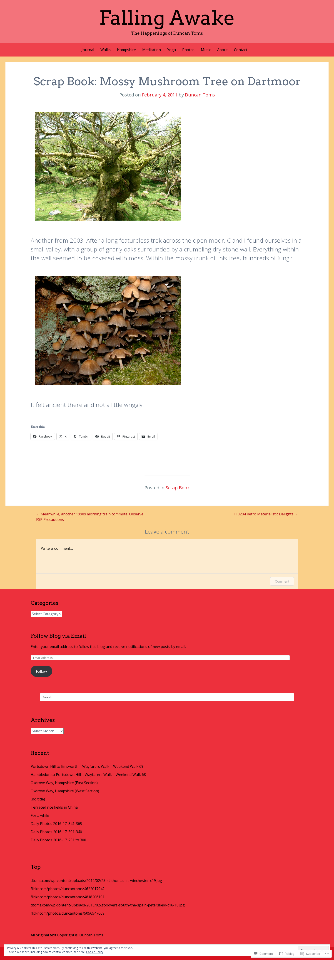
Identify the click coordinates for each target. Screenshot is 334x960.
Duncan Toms (200, 95)
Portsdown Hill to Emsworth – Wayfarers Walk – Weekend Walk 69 (87, 766)
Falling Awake (167, 18)
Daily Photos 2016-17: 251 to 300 (58, 839)
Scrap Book (178, 488)
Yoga (171, 49)
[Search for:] (167, 697)
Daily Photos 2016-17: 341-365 (56, 823)
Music (206, 49)
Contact (240, 49)
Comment (282, 581)
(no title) (38, 799)
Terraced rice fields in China (54, 807)
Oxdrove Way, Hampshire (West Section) (65, 790)
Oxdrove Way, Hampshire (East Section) (64, 782)
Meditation (151, 49)
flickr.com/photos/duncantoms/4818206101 (68, 896)
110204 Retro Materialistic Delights (266, 514)
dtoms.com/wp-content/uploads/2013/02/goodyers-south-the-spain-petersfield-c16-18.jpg (108, 905)
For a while (40, 815)
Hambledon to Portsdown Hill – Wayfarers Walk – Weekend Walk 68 (88, 774)
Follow (41, 671)
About (222, 49)
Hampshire (126, 49)
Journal (88, 49)
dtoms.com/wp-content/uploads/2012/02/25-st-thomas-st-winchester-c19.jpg (96, 880)
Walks (105, 49)
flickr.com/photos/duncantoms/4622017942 (68, 888)
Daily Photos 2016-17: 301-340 (56, 831)
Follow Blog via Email (58, 636)
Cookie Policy (94, 952)
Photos (188, 49)
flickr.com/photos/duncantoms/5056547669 (68, 913)
